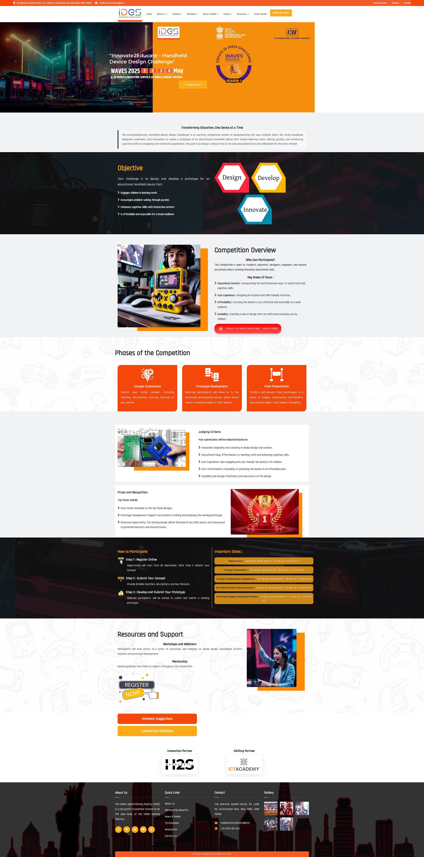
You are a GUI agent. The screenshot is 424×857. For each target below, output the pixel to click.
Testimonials (172, 823)
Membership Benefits (177, 810)
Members (191, 14)
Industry (176, 14)
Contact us (171, 836)
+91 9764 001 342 (230, 828)
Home (149, 14)
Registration (194, 84)
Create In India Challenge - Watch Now (252, 328)
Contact (407, 3)
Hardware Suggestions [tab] (157, 718)
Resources (242, 14)
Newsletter (171, 829)
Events (227, 14)
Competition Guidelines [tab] (157, 731)
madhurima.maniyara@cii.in (111, 3)
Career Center (260, 14)
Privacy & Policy (380, 3)
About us (161, 14)
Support (395, 3)
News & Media (209, 14)
